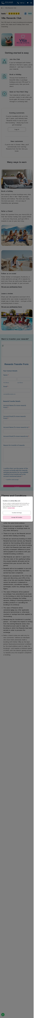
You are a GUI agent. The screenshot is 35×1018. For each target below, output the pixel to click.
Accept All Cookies (16, 517)
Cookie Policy (11, 508)
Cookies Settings (17, 513)
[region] (17, 509)
